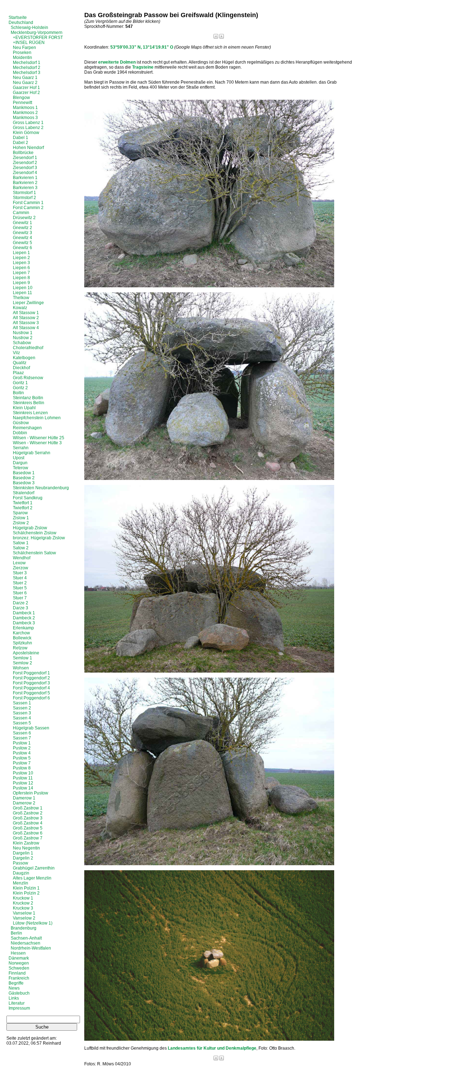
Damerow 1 (24, 798)
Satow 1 (21, 542)
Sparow (20, 512)
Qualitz (19, 362)
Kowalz (20, 307)
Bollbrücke (23, 152)
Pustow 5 (22, 758)
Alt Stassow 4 (26, 327)
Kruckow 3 (23, 908)
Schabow (22, 342)
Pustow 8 (22, 768)
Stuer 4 (20, 577)
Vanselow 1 (24, 913)
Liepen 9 (21, 282)
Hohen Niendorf (28, 147)
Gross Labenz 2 (28, 127)
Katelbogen (24, 357)
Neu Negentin (26, 848)
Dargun (20, 462)
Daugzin (21, 873)
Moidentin (22, 57)
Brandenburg (23, 928)
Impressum (19, 1008)
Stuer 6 (20, 592)
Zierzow (20, 567)
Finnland (17, 973)
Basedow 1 (24, 472)
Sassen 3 (22, 712)
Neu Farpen (24, 47)
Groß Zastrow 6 (27, 833)
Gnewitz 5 (22, 242)
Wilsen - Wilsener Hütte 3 (37, 442)
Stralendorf (23, 492)
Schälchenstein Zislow (34, 532)
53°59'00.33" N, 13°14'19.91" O (141, 47)
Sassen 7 (22, 737)
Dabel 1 (20, 137)
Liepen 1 (21, 252)
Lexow (19, 562)
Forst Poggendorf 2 (31, 677)
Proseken (22, 52)
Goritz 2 (20, 387)
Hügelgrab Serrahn (31, 452)
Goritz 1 (20, 382)
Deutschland (21, 22)
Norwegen (19, 963)
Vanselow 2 (24, 918)
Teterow (20, 467)
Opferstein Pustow (30, 793)
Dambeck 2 (24, 617)
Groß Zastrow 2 (27, 813)
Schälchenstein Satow (34, 552)
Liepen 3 (21, 262)
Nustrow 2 (22, 337)
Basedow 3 (24, 482)
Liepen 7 (21, 272)
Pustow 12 (23, 783)
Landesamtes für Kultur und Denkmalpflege (212, 1048)
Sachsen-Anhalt (26, 938)
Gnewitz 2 (22, 227)
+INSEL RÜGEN (29, 42)
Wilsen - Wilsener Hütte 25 (38, 437)
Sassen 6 (22, 732)
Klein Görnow (26, 132)
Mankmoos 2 (25, 112)
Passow (20, 863)
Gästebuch (19, 993)
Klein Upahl (24, 407)
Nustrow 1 (22, 332)
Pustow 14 (23, 788)
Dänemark (19, 958)
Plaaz (18, 372)
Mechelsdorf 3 (26, 72)
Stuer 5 (20, 587)
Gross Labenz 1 (28, 122)
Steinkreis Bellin (28, 402)
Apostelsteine (26, 652)
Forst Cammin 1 (28, 202)
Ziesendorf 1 (25, 157)
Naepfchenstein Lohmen (37, 417)
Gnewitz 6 (22, 247)
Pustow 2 (22, 748)
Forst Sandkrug (27, 497)
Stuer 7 (20, 597)
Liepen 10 (22, 287)
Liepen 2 (21, 257)
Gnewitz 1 (22, 222)
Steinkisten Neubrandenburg (41, 487)
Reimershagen (27, 427)
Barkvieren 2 (25, 182)
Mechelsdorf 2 (26, 67)
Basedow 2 (24, 477)
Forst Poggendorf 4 (31, 687)
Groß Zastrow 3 (27, 818)
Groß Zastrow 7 (27, 838)
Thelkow (21, 297)
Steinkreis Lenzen (30, 412)
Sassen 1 (22, 702)
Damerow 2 (24, 803)
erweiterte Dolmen (117, 62)
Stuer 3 (20, 572)
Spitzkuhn (22, 642)
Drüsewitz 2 (24, 217)
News (14, 988)
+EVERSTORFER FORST (38, 37)
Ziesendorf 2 (25, 162)
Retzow (20, 647)
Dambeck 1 (24, 612)
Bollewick (22, 637)
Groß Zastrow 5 (27, 828)
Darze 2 (20, 602)
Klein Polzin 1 (26, 888)
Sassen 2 (22, 707)
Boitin (18, 392)
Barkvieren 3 (25, 187)
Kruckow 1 (23, 898)
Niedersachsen (25, 943)
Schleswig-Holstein (29, 27)
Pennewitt (22, 102)
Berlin (16, 933)
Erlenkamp (23, 627)
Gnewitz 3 (22, 232)
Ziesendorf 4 (25, 172)
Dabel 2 (20, 142)
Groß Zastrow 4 (27, 823)
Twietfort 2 (22, 507)
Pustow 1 (22, 742)
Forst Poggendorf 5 (31, 692)
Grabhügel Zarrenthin (34, 868)
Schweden (19, 968)
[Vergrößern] (209, 285)
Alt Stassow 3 (26, 322)
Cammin (21, 212)
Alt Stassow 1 (26, 312)
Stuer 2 (20, 582)
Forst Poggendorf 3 (31, 682)
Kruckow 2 (23, 903)
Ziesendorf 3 (25, 167)
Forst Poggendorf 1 (31, 672)
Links (14, 998)
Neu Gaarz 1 (25, 77)
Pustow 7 (22, 763)
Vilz (16, 352)
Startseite (18, 17)
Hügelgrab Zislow (30, 527)
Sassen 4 (22, 717)
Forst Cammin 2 (28, 207)
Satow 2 (21, 547)
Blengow (21, 97)
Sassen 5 (22, 722)
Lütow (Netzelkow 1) (32, 923)
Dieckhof (21, 367)
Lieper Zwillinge (28, 302)
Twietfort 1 (22, 502)
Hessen (18, 953)
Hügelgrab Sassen (31, 727)
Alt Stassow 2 (26, 317)
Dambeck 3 (24, 622)
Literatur (17, 1003)
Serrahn (21, 447)
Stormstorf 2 (24, 197)
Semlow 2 (22, 662)
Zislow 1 (21, 517)
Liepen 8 (21, 277)
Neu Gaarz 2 (25, 82)
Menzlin (20, 883)
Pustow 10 (23, 773)
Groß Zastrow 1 (27, 808)
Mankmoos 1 (25, 107)
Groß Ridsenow (28, 377)
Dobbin (20, 432)
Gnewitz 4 (22, 237)
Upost (18, 457)
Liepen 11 (22, 292)
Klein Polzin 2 (26, 893)
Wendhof (21, 557)
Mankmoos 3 (25, 117)
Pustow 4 (22, 753)
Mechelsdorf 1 (26, 62)
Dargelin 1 (23, 853)
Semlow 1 (22, 657)
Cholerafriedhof (28, 347)
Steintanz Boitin (28, 397)
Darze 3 (20, 607)
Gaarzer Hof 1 (26, 87)
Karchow (21, 632)
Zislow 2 (21, 522)
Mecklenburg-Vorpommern (36, 32)
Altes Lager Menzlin (32, 878)
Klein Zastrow (26, 843)
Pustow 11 (23, 778)
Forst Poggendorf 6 (31, 697)
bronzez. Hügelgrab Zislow (39, 537)
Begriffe (16, 983)
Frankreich (19, 978)
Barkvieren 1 (25, 177)
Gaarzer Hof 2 (26, 92)
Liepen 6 (21, 267)
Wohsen (21, 667)
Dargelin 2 (23, 858)
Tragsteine (143, 67)
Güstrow (21, 422)
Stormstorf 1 (24, 192)
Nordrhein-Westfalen (31, 948)
